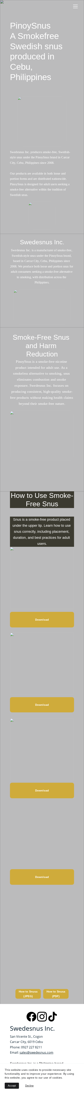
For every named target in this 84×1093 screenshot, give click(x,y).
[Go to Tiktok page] (52, 1017)
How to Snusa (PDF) (55, 994)
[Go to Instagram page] (42, 1017)
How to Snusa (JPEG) (28, 994)
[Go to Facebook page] (31, 1017)
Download (42, 877)
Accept (12, 1085)
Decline (29, 1085)
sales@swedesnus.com (36, 1052)
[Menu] (75, 6)
